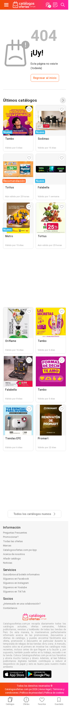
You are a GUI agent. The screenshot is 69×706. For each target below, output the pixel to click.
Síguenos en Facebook (16, 578)
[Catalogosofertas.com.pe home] (24, 4)
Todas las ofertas (13, 541)
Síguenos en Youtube (15, 587)
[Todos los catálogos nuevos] (63, 100)
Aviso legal (45, 689)
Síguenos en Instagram (16, 582)
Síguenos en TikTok (14, 591)
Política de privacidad (31, 692)
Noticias (7, 562)
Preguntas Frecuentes (15, 532)
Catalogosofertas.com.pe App (20, 549)
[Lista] (55, 5)
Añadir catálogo (12, 558)
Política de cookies (54, 692)
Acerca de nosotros (14, 554)
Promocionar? (11, 536)
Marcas (7, 545)
